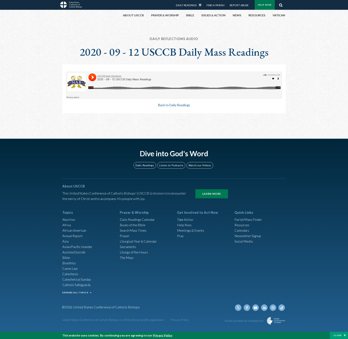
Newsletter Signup (248, 236)
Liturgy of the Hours (134, 252)
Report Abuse (239, 5)
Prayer (124, 236)
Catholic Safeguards (76, 285)
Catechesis (70, 274)
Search (280, 4)
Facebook (247, 307)
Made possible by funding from (244, 320)
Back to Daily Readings (174, 105)
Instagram (273, 307)
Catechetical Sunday (76, 279)
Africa (66, 225)
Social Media (244, 241)
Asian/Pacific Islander (77, 247)
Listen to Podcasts (171, 165)
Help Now (265, 4)
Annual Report (72, 236)
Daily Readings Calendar (201, 5)
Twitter (238, 307)
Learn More (211, 193)
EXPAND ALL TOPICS (75, 292)
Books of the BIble (132, 225)
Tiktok (281, 307)
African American (74, 230)
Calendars (242, 230)
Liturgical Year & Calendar (138, 241)
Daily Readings (186, 5)
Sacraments (128, 247)
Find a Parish (215, 5)
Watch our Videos (199, 165)
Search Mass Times (133, 230)
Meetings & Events (190, 230)
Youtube (255, 307)
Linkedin (264, 307)
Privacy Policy (180, 319)
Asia (65, 241)
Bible (66, 258)
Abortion (68, 220)
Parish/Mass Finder (248, 220)
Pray (180, 236)
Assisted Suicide (73, 252)
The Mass (126, 258)
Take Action (185, 220)
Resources (242, 225)
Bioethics (69, 263)
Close (338, 335)
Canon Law (70, 268)
